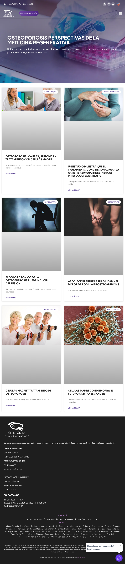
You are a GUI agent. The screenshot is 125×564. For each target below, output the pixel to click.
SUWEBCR (81, 557)
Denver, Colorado (25, 529)
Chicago (116, 526)
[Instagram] (109, 4)
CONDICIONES (10, 465)
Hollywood (101, 529)
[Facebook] (104, 4)
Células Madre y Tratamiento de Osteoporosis (28, 392)
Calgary (47, 519)
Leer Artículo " (11, 174)
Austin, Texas (25, 526)
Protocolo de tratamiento (16, 477)
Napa (80, 531)
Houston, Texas (113, 529)
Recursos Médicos (13, 469)
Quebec (78, 519)
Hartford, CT (82, 529)
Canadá (54, 519)
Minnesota (72, 531)
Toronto (86, 519)
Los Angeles (19, 531)
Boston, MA (63, 526)
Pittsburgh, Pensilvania (45, 534)
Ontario (70, 519)
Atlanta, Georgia (12, 526)
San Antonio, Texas (77, 534)
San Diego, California (27, 537)
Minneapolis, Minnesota (57, 531)
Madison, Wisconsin (33, 531)
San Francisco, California (47, 537)
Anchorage (38, 519)
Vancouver (94, 519)
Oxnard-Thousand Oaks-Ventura (107, 531)
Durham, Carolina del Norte (59, 529)
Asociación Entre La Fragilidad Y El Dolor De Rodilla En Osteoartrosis (93, 283)
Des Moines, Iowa (40, 529)
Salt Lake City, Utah (106, 534)
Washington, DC (99, 537)
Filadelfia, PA (16, 534)
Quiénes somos (11, 452)
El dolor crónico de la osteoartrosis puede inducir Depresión (26, 280)
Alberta (29, 519)
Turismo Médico (11, 481)
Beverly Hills (53, 526)
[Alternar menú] (121, 13)
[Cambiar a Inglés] (118, 4)
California (86, 526)
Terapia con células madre (16, 457)
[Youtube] (113, 4)
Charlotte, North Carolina (101, 526)
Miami (44, 531)
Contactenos (10, 489)
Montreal (62, 519)
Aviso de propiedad (12, 485)
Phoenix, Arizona (28, 534)
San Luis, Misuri (92, 534)
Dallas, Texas (11, 529)
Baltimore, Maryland (39, 526)
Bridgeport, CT (75, 526)
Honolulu (92, 529)
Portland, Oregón (62, 534)
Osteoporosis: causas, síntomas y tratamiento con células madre (30, 158)
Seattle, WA (74, 537)
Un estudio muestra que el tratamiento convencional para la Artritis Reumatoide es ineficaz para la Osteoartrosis (93, 171)
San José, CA (63, 537)
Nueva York (87, 531)
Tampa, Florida (86, 537)
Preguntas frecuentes (14, 461)
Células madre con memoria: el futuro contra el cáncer (90, 392)
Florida (73, 529)
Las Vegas (9, 531)
